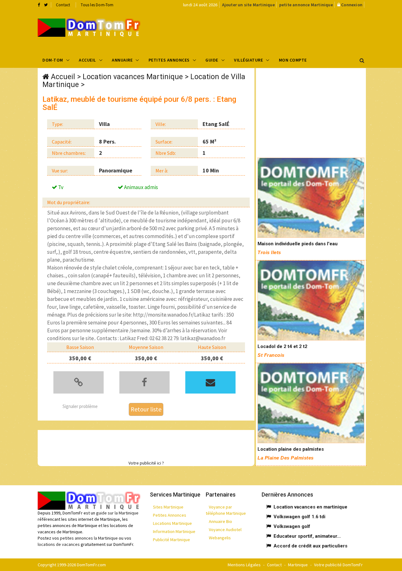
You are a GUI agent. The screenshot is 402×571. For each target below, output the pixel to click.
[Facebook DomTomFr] (39, 5)
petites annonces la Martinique (89, 538)
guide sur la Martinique (117, 513)
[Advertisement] (264, 30)
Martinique (298, 565)
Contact (63, 5)
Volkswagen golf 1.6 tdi (299, 516)
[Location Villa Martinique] (89, 28)
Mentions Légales (244, 565)
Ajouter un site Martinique (248, 5)
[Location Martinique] (311, 198)
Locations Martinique (172, 523)
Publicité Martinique (171, 539)
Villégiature (248, 60)
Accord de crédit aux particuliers (310, 546)
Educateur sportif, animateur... (307, 536)
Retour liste (146, 409)
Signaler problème (80, 406)
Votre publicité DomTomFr (338, 565)
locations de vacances (59, 544)
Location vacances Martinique (133, 77)
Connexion (351, 5)
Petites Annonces (169, 60)
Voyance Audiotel (225, 529)
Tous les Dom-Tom (97, 5)
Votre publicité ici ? (146, 463)
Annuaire (122, 60)
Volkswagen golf (292, 526)
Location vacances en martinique (310, 507)
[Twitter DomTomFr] (46, 5)
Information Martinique (174, 531)
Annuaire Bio (220, 521)
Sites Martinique (168, 507)
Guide (211, 60)
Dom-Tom (52, 60)
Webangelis (220, 538)
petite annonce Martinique (306, 5)
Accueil (87, 60)
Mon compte (293, 60)
